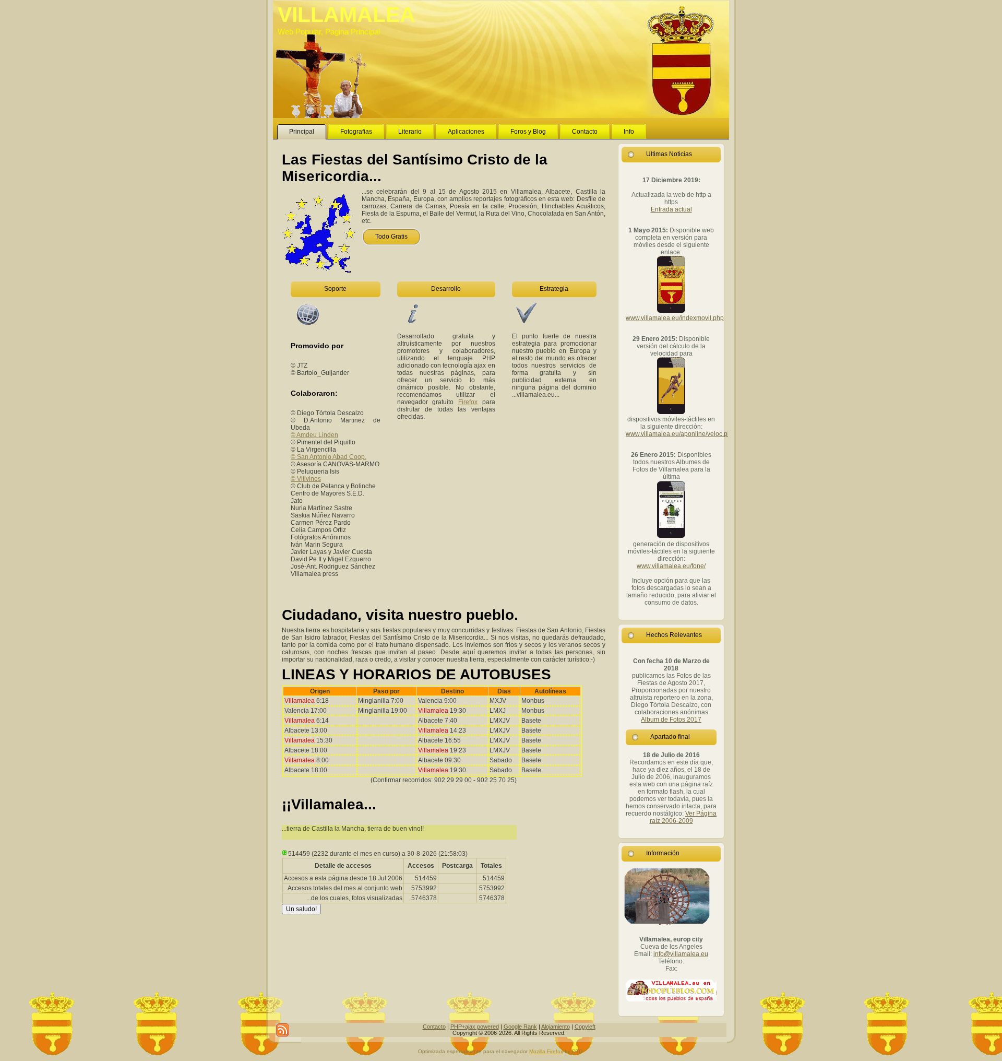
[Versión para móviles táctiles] (671, 536)
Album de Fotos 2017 (671, 719)
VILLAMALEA (346, 15)
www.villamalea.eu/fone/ (671, 566)
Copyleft (585, 1026)
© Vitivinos (306, 478)
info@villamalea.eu (680, 954)
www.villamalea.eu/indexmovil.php (675, 318)
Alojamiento (555, 1026)
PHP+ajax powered (474, 1026)
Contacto (434, 1026)
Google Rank (520, 1026)
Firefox (468, 402)
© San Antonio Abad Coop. (328, 457)
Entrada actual (671, 209)
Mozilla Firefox (546, 1051)
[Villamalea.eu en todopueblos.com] (671, 990)
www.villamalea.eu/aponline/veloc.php (680, 434)
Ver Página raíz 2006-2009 (683, 817)
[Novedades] (282, 1029)
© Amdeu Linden (314, 435)
